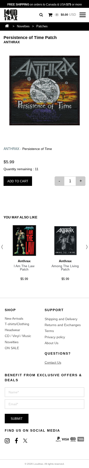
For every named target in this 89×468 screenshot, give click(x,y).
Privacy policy (55, 337)
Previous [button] (3, 247)
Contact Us (53, 362)
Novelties (23, 26)
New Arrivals (14, 318)
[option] (44, 90)
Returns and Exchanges (63, 325)
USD (66, 14)
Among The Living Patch (65, 267)
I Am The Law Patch (24, 267)
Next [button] (85, 247)
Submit (17, 418)
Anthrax (12, 42)
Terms (49, 331)
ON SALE (12, 348)
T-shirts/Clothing (17, 324)
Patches (42, 26)
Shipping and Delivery (61, 319)
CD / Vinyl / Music (18, 336)
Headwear (12, 330)
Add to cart (17, 181)
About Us (51, 343)
